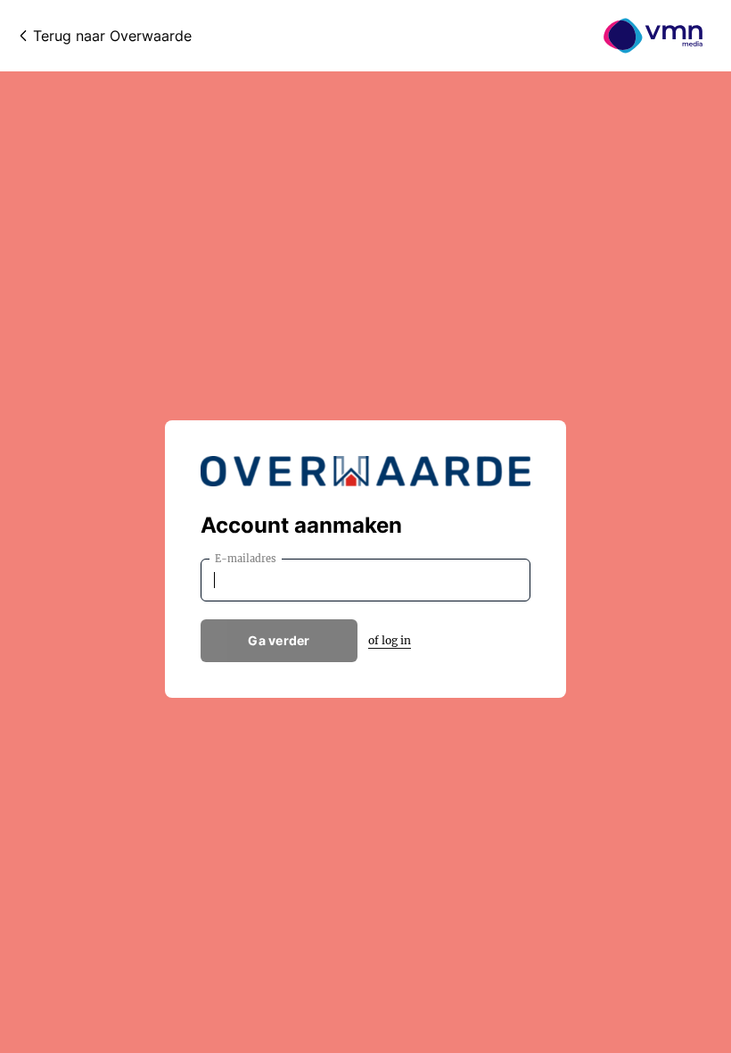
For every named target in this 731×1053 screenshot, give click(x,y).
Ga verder (279, 640)
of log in (389, 640)
